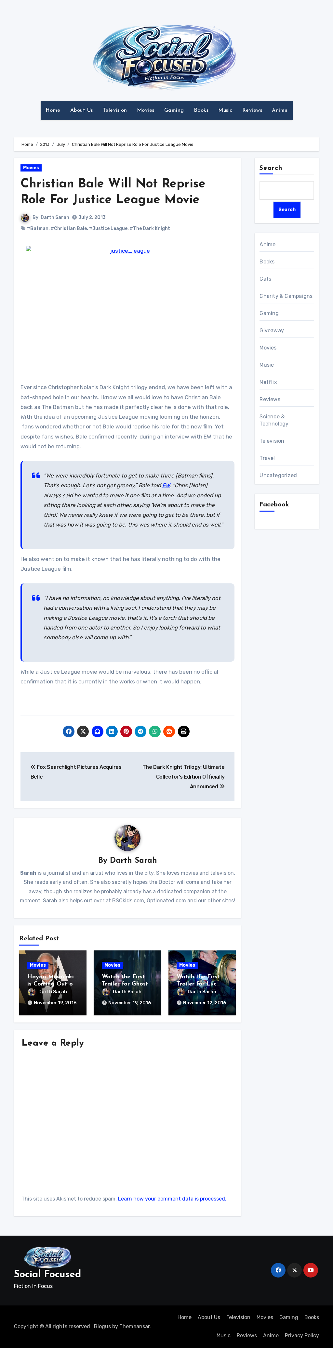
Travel (267, 458)
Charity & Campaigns (286, 296)
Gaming (174, 110)
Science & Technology (274, 420)
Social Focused (47, 1275)
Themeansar (134, 1326)
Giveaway (272, 330)
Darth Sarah (55, 217)
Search (271, 168)
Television (115, 110)
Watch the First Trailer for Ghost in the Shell (125, 984)
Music (225, 110)
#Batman (37, 228)
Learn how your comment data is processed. (172, 1199)
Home (53, 110)
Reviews (252, 110)
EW (166, 485)
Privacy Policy (302, 1335)
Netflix (268, 382)
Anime (280, 110)
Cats (265, 279)
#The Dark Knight (150, 228)
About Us (81, 110)
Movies (145, 110)
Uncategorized (278, 475)
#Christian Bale (69, 228)
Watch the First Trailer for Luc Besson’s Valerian (200, 984)
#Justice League (108, 228)
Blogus (102, 1326)
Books (201, 110)
